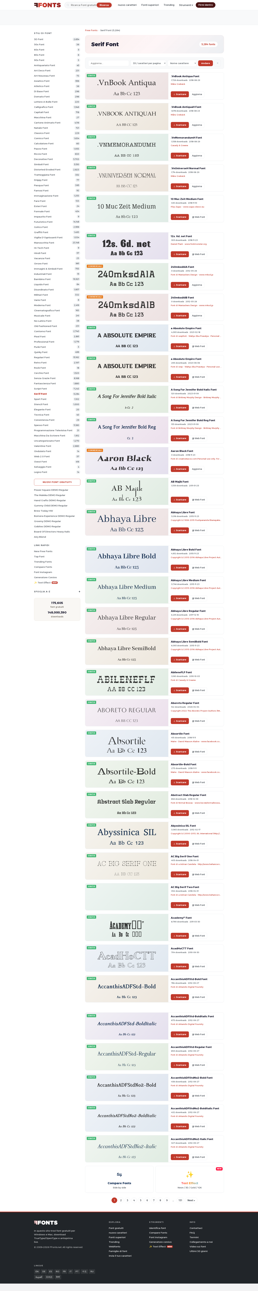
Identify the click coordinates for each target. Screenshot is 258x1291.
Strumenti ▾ (186, 5)
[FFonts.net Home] (47, 5)
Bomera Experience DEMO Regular (54, 516)
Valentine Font (42, 446)
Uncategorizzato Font (47, 440)
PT (77, 1271)
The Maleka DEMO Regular (49, 495)
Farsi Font (40, 201)
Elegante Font (42, 409)
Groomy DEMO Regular (47, 521)
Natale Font (41, 127)
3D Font (38, 39)
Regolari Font (42, 357)
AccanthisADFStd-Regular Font (191, 1047)
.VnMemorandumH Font (186, 137)
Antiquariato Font (44, 65)
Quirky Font (40, 352)
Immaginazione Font (46, 195)
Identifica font (157, 1228)
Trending (169, 5)
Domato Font (42, 96)
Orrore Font (41, 263)
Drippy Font (40, 180)
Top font (39, 556)
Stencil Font (41, 404)
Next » (191, 1200)
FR (64, 1271)
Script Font (40, 388)
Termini (194, 1237)
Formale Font (42, 211)
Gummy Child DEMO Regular (50, 505)
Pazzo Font (40, 148)
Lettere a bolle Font (45, 101)
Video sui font (198, 1246)
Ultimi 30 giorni (199, 1251)
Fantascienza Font (45, 383)
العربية (39, 1277)
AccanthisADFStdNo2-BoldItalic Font (195, 1108)
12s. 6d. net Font (181, 236)
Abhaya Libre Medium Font (188, 580)
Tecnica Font (41, 414)
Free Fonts (91, 30)
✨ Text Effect (45, 582)
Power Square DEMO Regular (51, 490)
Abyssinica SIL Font (183, 825)
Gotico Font (41, 227)
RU (92, 1271)
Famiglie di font (118, 1251)
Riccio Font (40, 154)
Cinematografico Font (47, 310)
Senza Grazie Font (45, 378)
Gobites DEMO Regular (47, 526)
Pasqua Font (41, 185)
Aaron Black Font (182, 450)
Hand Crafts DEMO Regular (50, 500)
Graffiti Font (41, 232)
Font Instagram (43, 572)
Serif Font (40, 393)
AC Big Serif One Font (185, 856)
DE (43, 1271)
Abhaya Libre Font (183, 512)
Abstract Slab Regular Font (188, 795)
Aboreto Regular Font (185, 703)
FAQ (192, 1232)
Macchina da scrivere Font (49, 435)
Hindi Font (40, 253)
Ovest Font (40, 461)
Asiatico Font (42, 81)
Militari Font (41, 294)
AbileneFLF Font (181, 672)
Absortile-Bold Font (183, 764)
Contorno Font (42, 331)
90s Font (39, 60)
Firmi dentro (205, 5)
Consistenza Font (44, 420)
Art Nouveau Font (44, 75)
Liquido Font (41, 284)
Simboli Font (41, 164)
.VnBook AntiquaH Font (186, 106)
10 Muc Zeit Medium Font (187, 198)
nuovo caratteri (127, 5)
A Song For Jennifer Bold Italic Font (194, 389)
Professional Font (44, 341)
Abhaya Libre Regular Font (188, 610)
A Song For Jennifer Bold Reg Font (193, 420)
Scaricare (181, 94)
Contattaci (196, 1228)
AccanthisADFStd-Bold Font (189, 979)
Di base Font (41, 91)
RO (57, 1271)
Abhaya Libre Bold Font (186, 549)
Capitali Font (41, 112)
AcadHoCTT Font (182, 948)
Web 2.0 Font (42, 456)
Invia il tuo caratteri (120, 1255)
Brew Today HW (43, 510)
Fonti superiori (150, 5)
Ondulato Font (42, 451)
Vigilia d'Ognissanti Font (48, 237)
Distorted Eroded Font (47, 169)
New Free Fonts (43, 551)
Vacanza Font (42, 258)
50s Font (39, 44)
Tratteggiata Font (44, 174)
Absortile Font (180, 733)
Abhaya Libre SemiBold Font (189, 641)
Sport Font (40, 399)
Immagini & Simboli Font (48, 268)
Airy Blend (40, 536)
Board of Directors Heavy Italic (52, 531)
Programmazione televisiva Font (53, 430)
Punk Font (40, 347)
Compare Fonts (43, 567)
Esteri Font (40, 206)
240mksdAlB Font (182, 297)
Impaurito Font (43, 216)
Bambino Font (42, 279)
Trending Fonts (43, 561)
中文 (84, 1271)
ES (50, 1271)
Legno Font (40, 472)
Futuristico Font (43, 221)
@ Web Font (198, 217)
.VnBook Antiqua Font (185, 76)
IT (71, 1271)
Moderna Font (42, 305)
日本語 (49, 1277)
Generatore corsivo (45, 577)
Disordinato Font (44, 289)
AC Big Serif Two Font (185, 887)
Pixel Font (40, 336)
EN (37, 1271)
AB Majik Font (180, 481)
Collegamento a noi (201, 1242)
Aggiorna (197, 94)
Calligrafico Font (43, 107)
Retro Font (40, 362)
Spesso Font (41, 425)
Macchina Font (42, 117)
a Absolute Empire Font (186, 328)
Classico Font (42, 133)
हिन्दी (58, 1277)
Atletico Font (41, 86)
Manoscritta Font (44, 242)
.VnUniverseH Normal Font (188, 168)
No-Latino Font (43, 320)
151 (180, 1200)
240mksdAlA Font (182, 266)
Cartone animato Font (47, 122)
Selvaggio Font (42, 466)
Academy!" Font (181, 917)
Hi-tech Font (41, 247)
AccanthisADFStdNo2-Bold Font (192, 1077)
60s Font (39, 49)
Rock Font (40, 367)
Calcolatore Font (44, 143)
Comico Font (41, 138)
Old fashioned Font (45, 326)
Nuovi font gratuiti (57, 482)
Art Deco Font (42, 70)
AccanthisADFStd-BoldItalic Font (192, 1016)
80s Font (39, 54)
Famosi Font (41, 190)
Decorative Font (43, 159)
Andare (205, 63)
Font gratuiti (116, 1228)
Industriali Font (43, 274)
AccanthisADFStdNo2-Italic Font (192, 1139)
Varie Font (40, 300)
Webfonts (114, 1246)
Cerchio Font (41, 373)
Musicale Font (42, 315)
